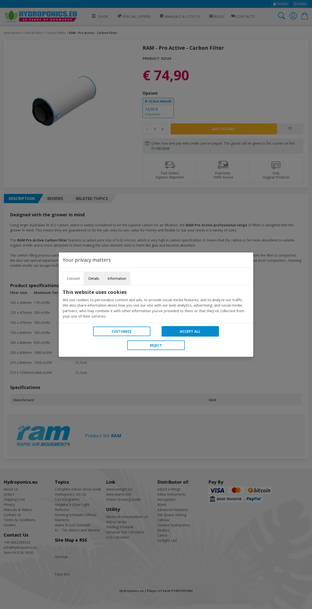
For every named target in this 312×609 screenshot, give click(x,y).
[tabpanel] (156, 304)
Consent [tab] (73, 278)
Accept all (190, 331)
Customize (122, 331)
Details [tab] (93, 278)
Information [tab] (116, 278)
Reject (156, 345)
